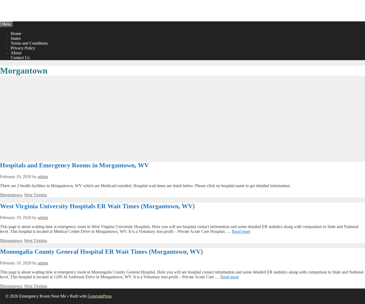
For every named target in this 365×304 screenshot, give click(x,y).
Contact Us (20, 57)
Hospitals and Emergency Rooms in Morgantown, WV (74, 165)
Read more (241, 231)
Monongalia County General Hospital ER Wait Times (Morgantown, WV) (101, 251)
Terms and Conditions (29, 43)
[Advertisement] (182, 119)
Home (16, 33)
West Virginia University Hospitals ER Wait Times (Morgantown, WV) (97, 206)
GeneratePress (100, 296)
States (16, 38)
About (16, 53)
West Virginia (35, 195)
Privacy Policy (23, 48)
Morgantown (11, 195)
